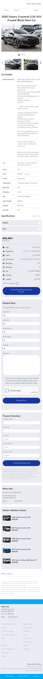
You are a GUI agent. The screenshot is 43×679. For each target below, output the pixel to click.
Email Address (7, 337)
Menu (36, 10)
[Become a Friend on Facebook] (24, 601)
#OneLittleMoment (8, 649)
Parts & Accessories (8, 631)
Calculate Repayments (21, 463)
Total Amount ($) (7, 419)
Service (4, 627)
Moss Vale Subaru (34, 4)
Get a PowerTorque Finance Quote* (21, 291)
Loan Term (6, 435)
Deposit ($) (6, 427)
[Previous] (2, 62)
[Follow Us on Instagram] (18, 601)
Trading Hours (13, 617)
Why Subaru (5, 652)
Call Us (6, 10)
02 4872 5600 (18, 501)
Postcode (5, 345)
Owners (4, 656)
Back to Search (6, 574)
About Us (4, 645)
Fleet (3, 638)
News (25, 635)
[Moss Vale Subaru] (6, 4)
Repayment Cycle (8, 452)
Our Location (27, 627)
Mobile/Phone (7, 328)
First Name (6, 312)
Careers (25, 645)
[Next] (40, 62)
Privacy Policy (32, 383)
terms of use (27, 378)
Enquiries (26, 631)
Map (3, 617)
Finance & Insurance (8, 635)
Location (16, 10)
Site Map (26, 649)
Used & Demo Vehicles (9, 624)
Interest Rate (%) (7, 443)
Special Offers (27, 624)
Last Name (6, 320)
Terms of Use (27, 638)
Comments (6, 353)
